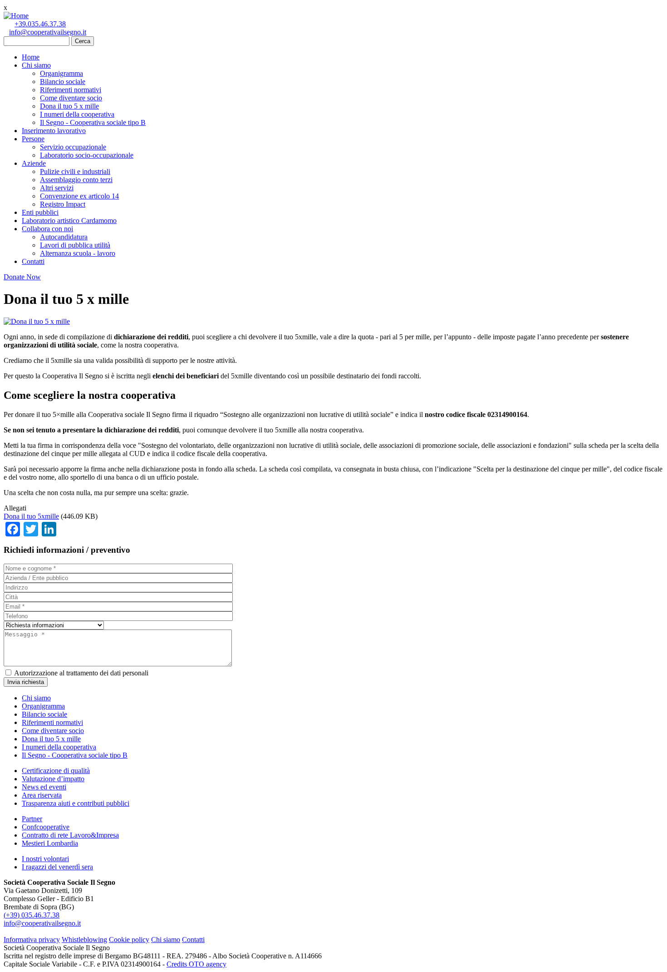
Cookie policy (129, 939)
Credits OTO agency (196, 964)
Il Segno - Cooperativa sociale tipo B (93, 122)
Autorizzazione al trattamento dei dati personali (81, 673)
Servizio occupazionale (73, 147)
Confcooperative (45, 827)
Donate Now (22, 277)
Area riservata (42, 795)
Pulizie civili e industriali (75, 171)
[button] (37, 321)
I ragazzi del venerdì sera (57, 867)
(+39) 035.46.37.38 (31, 915)
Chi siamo (36, 65)
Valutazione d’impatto (53, 779)
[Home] (16, 16)
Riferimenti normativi (70, 90)
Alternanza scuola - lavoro (77, 253)
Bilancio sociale (62, 81)
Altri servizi (57, 188)
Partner (32, 819)
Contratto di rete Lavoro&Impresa (70, 835)
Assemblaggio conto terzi (76, 179)
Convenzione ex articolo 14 (79, 196)
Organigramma (61, 73)
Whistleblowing (84, 939)
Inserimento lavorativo (54, 130)
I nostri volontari (45, 859)
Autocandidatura (64, 237)
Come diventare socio (71, 98)
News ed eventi (44, 787)
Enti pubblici (40, 212)
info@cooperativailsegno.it (47, 32)
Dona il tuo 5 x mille (69, 106)
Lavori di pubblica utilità (75, 245)
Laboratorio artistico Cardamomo (69, 220)
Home (30, 57)
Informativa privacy (32, 939)
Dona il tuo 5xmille (31, 516)
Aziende (34, 163)
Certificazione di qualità (56, 770)
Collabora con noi (47, 229)
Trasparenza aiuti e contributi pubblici (75, 803)
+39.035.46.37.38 (40, 24)
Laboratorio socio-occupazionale (86, 155)
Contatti (33, 261)
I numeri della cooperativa (77, 114)
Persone (33, 139)
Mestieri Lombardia (50, 843)
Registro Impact (62, 204)
